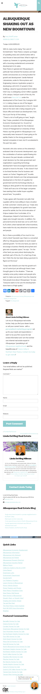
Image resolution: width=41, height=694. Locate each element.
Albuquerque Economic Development (15, 550)
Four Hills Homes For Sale (11, 636)
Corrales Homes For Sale (11, 626)
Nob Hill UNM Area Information (13, 608)
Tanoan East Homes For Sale (12, 672)
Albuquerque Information (11, 552)
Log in (8, 692)
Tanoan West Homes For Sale (13, 674)
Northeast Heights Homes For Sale (14, 649)
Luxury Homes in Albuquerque (13, 583)
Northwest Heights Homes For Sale (15, 651)
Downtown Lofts (8, 573)
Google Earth (7, 578)
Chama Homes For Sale (11, 624)
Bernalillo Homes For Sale (11, 621)
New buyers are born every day (14, 519)
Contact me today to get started (24, 475)
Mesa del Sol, (17, 97)
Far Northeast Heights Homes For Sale (16, 634)
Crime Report (7, 570)
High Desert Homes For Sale (12, 639)
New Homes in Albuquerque (12, 595)
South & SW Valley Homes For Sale (14, 669)
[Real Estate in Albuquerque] (20, 5)
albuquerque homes (17, 296)
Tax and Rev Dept (9, 603)
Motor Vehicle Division (10, 585)
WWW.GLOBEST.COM (11, 39)
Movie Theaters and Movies (12, 588)
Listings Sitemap (18, 692)
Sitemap (12, 692)
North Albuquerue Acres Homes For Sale (16, 646)
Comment (7, 374)
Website (5, 414)
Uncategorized (12, 299)
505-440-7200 (9, 499)
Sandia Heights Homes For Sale (13, 664)
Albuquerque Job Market (11, 557)
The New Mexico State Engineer (13, 606)
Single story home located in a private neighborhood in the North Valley (20, 515)
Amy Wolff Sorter (11, 36)
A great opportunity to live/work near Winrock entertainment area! (18, 524)
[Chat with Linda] (35, 686)
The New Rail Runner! (10, 432)
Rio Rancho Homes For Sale (12, 662)
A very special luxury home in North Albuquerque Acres (21, 521)
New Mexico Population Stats (13, 590)
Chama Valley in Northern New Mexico (17, 350)
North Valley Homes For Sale (12, 654)
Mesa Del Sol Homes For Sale (13, 641)
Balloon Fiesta (7, 565)
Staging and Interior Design (12, 600)
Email (5, 406)
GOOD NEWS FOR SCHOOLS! (28, 434)
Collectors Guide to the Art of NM (14, 568)
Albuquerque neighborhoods (16, 346)
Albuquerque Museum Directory (13, 560)
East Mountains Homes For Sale (13, 631)
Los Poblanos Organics (10, 580)
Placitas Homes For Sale (11, 659)
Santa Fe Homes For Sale (11, 667)
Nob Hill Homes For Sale (11, 644)
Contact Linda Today (20, 487)
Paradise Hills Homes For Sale (13, 657)
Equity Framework (11, 686)
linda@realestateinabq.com (13, 502)
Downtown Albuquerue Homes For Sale (16, 629)
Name (5, 398)
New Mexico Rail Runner (11, 593)
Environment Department (11, 575)
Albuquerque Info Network (12, 555)
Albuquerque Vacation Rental (12, 563)
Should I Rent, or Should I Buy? (13, 598)
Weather (6, 611)
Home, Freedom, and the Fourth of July (16, 528)
